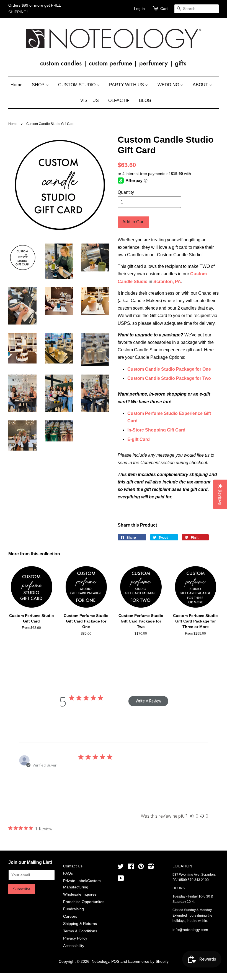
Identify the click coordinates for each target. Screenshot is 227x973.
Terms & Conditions (80, 931)
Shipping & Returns (80, 924)
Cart (164, 8)
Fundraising (73, 909)
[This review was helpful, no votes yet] (192, 816)
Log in (139, 8)
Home (16, 84)
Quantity (126, 192)
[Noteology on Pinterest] (141, 867)
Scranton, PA (167, 281)
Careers (70, 916)
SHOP (39, 84)
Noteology (100, 961)
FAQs (68, 873)
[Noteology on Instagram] (151, 867)
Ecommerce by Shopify (148, 961)
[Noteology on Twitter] (121, 867)
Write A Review (148, 700)
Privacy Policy (75, 938)
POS (115, 961)
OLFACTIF (119, 100)
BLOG (145, 100)
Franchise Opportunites (83, 902)
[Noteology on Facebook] (131, 867)
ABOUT (201, 84)
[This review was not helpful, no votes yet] (202, 816)
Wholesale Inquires (80, 894)
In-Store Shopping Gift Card (156, 430)
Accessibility (73, 946)
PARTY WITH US (127, 84)
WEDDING (169, 84)
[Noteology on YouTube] (121, 879)
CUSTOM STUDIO (77, 84)
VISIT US (89, 100)
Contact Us (72, 866)
